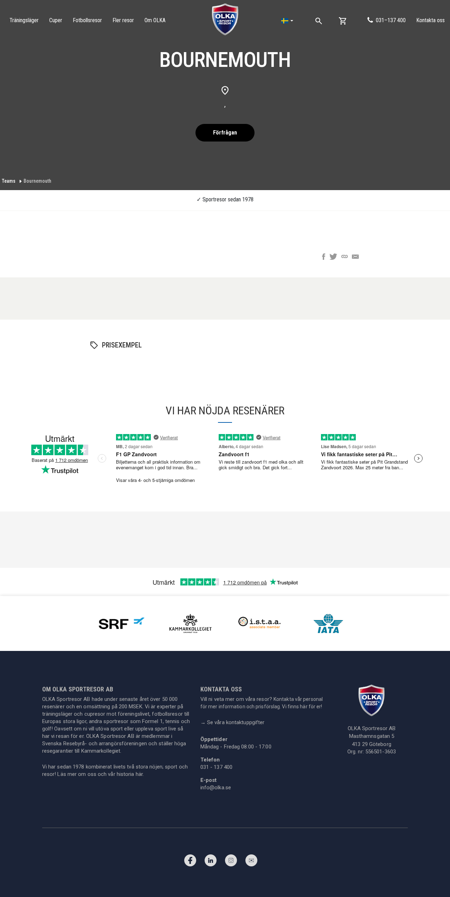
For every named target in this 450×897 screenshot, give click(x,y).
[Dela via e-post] (355, 257)
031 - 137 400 (216, 767)
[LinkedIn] (211, 862)
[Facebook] (190, 862)
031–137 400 (391, 20)
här (139, 774)
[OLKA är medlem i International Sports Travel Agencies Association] (259, 623)
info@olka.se (215, 787)
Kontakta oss (430, 20)
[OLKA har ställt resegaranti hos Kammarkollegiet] (190, 623)
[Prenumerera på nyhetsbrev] (251, 862)
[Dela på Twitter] (333, 257)
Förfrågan (225, 132)
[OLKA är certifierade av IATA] (328, 623)
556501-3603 (380, 751)
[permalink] (344, 257)
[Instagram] (231, 862)
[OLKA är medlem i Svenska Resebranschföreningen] (121, 623)
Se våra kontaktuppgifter (232, 722)
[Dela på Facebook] (324, 257)
